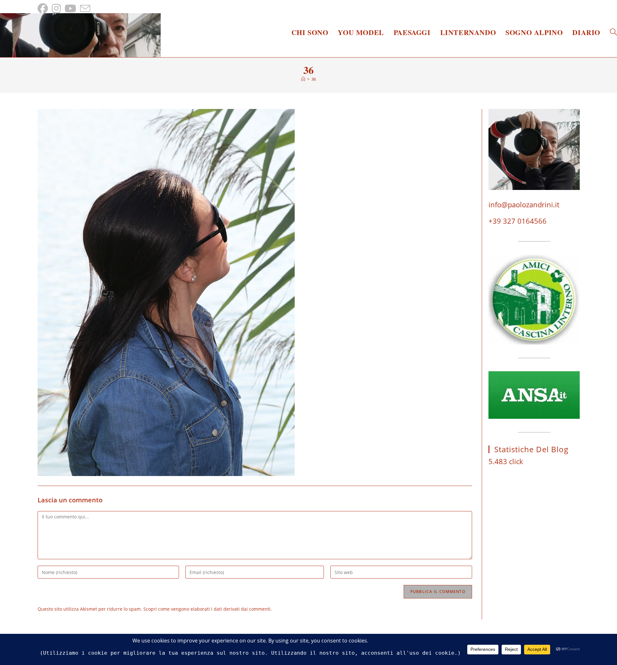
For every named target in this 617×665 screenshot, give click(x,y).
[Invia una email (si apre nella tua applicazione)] (85, 8)
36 (313, 79)
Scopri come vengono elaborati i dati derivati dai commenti (207, 609)
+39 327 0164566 (517, 221)
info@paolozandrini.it (523, 204)
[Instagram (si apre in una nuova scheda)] (56, 8)
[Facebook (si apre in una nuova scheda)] (44, 8)
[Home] (303, 79)
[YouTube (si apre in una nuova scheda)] (70, 8)
